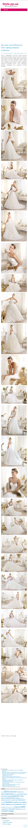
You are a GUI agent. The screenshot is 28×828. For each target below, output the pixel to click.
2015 (6, 791)
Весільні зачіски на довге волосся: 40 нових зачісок (13, 773)
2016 (11, 792)
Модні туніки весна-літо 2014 (8, 785)
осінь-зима (5, 804)
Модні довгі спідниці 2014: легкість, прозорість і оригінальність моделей (12, 780)
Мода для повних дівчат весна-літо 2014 (11, 784)
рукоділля (3, 807)
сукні (22, 806)
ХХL (22, 792)
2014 (15, 53)
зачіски (8, 802)
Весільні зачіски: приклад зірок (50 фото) (11, 776)
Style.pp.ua (10, 4)
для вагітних (9, 800)
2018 (19, 792)
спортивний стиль (10, 807)
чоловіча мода (7, 811)
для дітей (16, 800)
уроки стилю (22, 809)
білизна (16, 794)
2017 (15, 792)
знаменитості (17, 802)
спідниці (17, 807)
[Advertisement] (14, 27)
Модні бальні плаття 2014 (8, 774)
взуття (3, 798)
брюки (11, 794)
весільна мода (19, 53)
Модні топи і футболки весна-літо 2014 (11, 786)
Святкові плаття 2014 (7, 775)
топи (16, 809)
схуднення (4, 809)
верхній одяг (22, 794)
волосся (21, 798)
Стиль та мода (8, 53)
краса (24, 802)
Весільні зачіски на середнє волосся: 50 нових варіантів (14, 772)
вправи (3, 800)
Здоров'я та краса (7, 822)
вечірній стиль (18, 796)
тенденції (11, 809)
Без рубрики (6, 820)
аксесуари (5, 794)
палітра (12, 804)
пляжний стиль (20, 804)
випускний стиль (12, 798)
